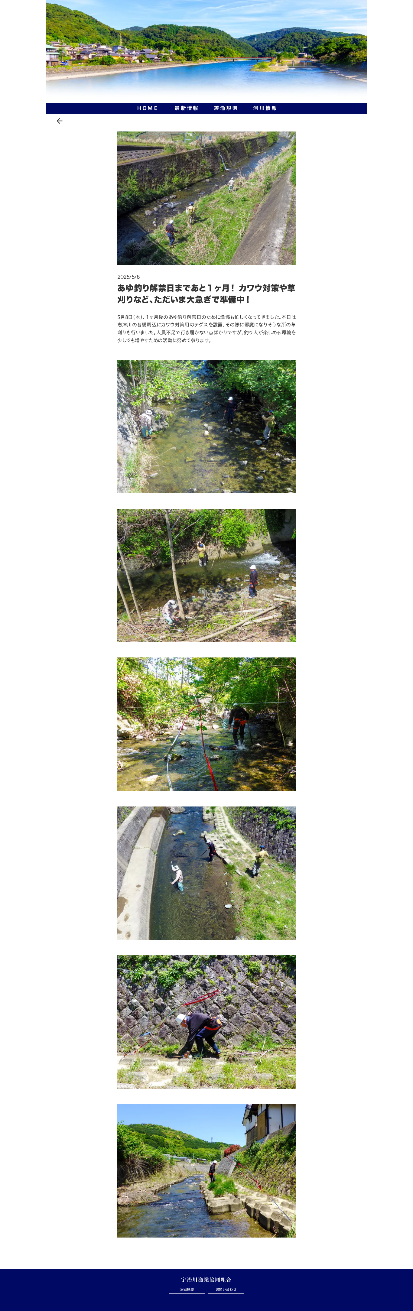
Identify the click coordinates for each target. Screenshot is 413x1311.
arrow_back (59, 121)
